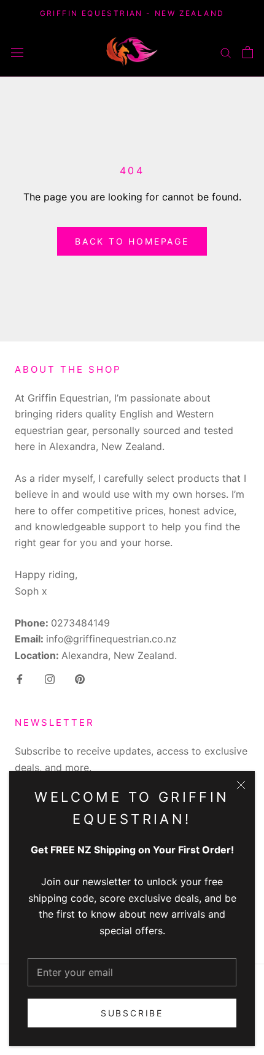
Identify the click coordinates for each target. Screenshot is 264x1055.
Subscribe (132, 1013)
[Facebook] (20, 678)
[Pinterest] (80, 678)
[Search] (225, 51)
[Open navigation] (17, 52)
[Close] (241, 785)
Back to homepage (132, 241)
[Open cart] (248, 52)
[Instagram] (50, 678)
